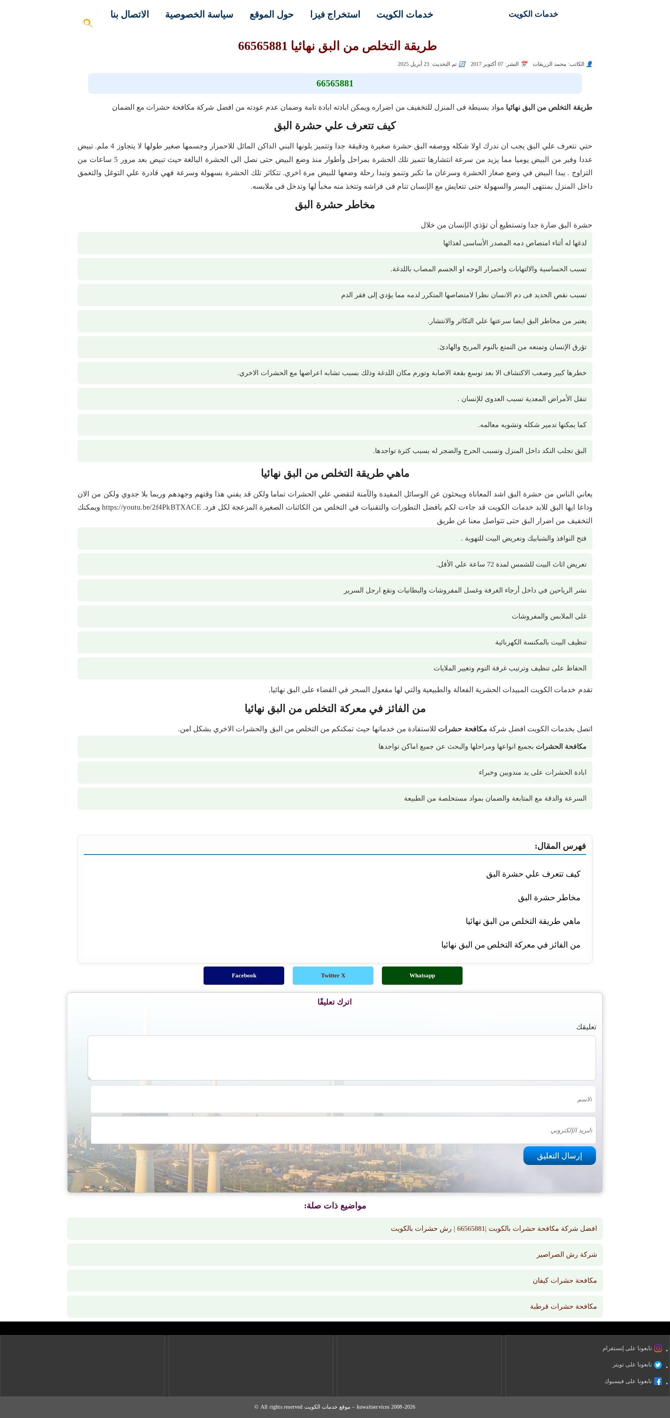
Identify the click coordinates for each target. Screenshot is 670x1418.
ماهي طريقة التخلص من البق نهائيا (523, 921)
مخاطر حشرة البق (549, 897)
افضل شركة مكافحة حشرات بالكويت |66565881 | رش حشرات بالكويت (494, 1228)
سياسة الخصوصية (199, 14)
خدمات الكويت (533, 13)
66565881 (335, 83)
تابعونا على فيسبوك (628, 1381)
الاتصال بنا (130, 14)
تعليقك (586, 1027)
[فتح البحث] (88, 25)
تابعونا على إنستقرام (627, 1348)
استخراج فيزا (335, 14)
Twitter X (333, 975)
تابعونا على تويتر (632, 1364)
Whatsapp (422, 975)
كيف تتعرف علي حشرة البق (533, 873)
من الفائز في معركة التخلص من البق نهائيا (510, 944)
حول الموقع (272, 14)
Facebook (244, 975)
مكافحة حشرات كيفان (565, 1280)
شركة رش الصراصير (567, 1254)
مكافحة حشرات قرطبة (563, 1306)
